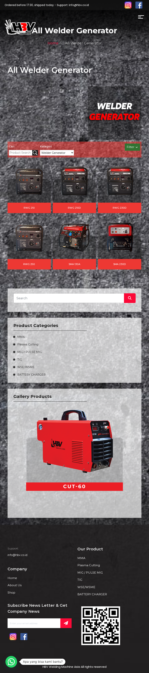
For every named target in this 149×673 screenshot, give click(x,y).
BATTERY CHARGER (31, 374)
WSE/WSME (26, 367)
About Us (15, 585)
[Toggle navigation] (38, 18)
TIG (19, 359)
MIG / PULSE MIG (29, 352)
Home (53, 43)
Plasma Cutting (27, 344)
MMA (21, 337)
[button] (11, 662)
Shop (11, 592)
